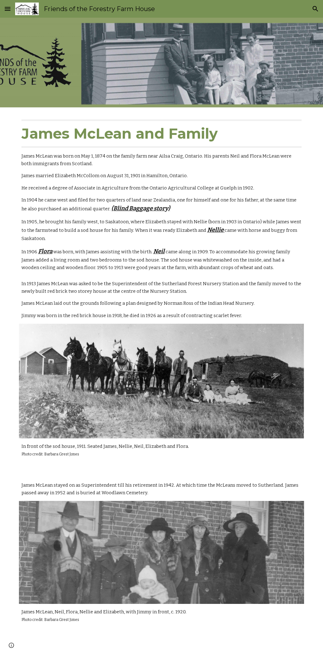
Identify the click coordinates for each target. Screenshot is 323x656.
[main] (161, 195)
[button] (7, 8)
